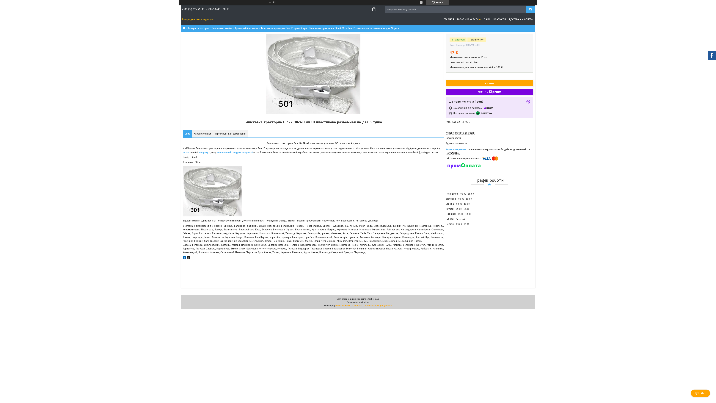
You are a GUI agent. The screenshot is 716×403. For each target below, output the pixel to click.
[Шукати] (530, 9)
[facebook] (184, 258)
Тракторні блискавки (246, 28)
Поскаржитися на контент (348, 305)
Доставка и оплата (521, 19)
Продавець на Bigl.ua (358, 302)
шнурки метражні (243, 152)
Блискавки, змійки (221, 28)
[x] (188, 258)
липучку (203, 152)
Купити (489, 83)
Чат (703, 393)
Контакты (499, 19)
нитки (186, 152)
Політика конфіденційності (378, 305)
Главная (448, 19)
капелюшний (224, 152)
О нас (487, 19)
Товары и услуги (467, 19)
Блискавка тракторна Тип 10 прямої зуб (284, 28)
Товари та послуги (198, 28)
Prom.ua (375, 299)
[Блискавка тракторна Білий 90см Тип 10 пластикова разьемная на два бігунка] (459, 246)
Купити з (483, 91)
